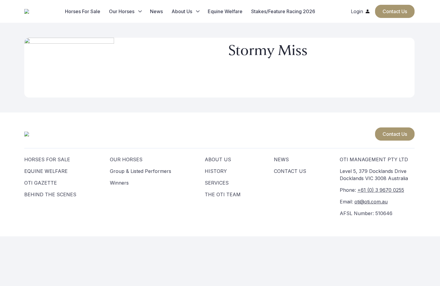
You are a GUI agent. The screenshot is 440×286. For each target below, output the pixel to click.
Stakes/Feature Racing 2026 (283, 11)
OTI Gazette (40, 183)
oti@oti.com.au (371, 202)
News (156, 11)
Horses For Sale (82, 11)
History (216, 171)
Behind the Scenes (50, 194)
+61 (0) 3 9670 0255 (380, 190)
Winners (119, 183)
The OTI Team (223, 194)
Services (217, 183)
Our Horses (121, 11)
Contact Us (395, 134)
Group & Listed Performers (140, 171)
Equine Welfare (225, 11)
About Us (182, 11)
